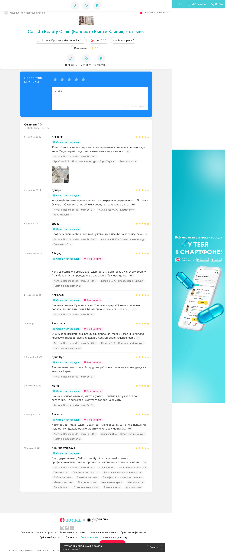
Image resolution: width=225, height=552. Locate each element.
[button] (86, 60)
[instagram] (62, 528)
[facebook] (67, 528)
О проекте (27, 532)
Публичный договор (51, 537)
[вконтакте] (72, 528)
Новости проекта (46, 532)
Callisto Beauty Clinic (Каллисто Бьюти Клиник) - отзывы (86, 31)
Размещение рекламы (72, 532)
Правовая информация (133, 532)
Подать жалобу (89, 537)
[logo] (70, 520)
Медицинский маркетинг (102, 532)
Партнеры (71, 537)
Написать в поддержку (114, 537)
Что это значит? (72, 549)
